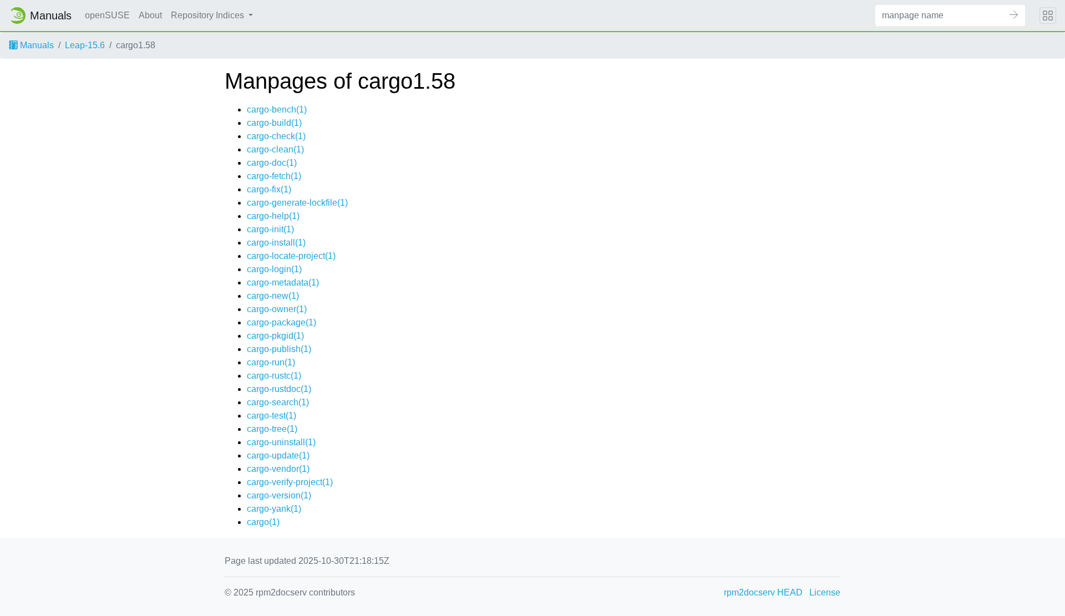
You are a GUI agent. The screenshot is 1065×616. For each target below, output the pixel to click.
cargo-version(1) (279, 495)
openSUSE (107, 15)
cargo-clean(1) (275, 149)
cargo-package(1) (281, 322)
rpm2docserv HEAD (763, 592)
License (824, 592)
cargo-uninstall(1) (281, 442)
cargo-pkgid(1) (275, 335)
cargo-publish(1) (279, 349)
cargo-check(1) (276, 136)
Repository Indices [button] (208, 15)
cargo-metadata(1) (283, 282)
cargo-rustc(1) (274, 375)
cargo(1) (263, 522)
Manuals (36, 45)
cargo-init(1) (270, 229)
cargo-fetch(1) (274, 176)
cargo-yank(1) (274, 508)
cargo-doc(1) (272, 162)
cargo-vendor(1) (278, 469)
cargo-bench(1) (277, 109)
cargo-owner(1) (277, 309)
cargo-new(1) (273, 296)
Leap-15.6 (85, 45)
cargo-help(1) (273, 216)
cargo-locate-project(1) (291, 256)
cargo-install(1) (276, 242)
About (150, 15)
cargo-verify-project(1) (290, 482)
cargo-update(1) (278, 455)
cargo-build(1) (274, 123)
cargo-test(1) (271, 415)
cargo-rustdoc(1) (279, 389)
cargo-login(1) (274, 269)
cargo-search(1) (278, 402)
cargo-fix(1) (269, 189)
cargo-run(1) (271, 362)
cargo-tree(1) (272, 429)
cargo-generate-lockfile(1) (297, 202)
